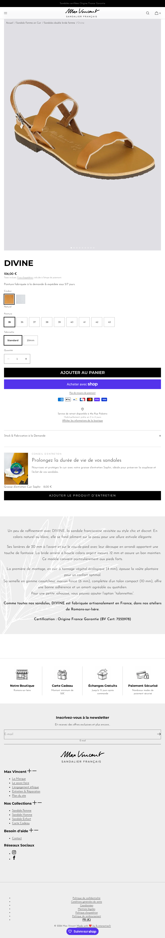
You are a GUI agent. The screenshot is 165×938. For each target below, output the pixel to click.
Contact (17, 838)
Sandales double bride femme (59, 23)
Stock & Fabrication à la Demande (24, 435)
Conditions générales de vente (86, 902)
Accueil (9, 23)
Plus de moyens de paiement (82, 393)
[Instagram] (14, 853)
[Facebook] (14, 859)
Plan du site (19, 795)
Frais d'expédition (25, 278)
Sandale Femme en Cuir (28, 23)
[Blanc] (20, 299)
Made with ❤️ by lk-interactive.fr (94, 926)
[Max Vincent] (82, 13)
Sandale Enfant (21, 819)
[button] (147, 13)
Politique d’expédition (86, 912)
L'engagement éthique (25, 787)
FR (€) (86, 919)
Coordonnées (86, 905)
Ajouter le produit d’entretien (82, 495)
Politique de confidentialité (86, 898)
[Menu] (9, 13)
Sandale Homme (22, 814)
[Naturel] (9, 299)
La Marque (19, 778)
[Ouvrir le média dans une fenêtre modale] (82, 130)
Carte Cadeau (21, 823)
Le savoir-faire (20, 783)
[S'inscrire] (156, 734)
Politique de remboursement (86, 916)
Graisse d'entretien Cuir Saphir (22, 486)
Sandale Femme (21, 810)
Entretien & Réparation (26, 791)
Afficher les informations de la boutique (82, 420)
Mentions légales (86, 909)
